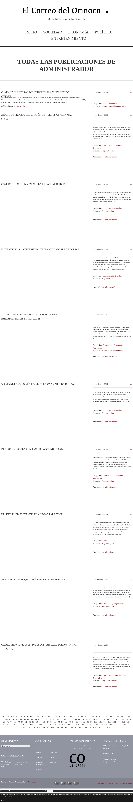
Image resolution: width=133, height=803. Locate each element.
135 (129, 724)
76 (8, 722)
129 (101, 724)
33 (111, 716)
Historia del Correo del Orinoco (84, 749)
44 (21, 719)
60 (79, 719)
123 (73, 724)
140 (43, 727)
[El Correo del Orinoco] (66, 11)
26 (85, 716)
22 (71, 716)
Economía (78, 32)
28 (93, 716)
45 (25, 719)
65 (97, 719)
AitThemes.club (31, 782)
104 (114, 722)
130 (105, 724)
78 (15, 722)
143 (57, 727)
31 (104, 716)
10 (27, 716)
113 (26, 724)
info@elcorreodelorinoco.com (113, 762)
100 (95, 722)
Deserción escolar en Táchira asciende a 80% (32, 449)
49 (39, 719)
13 (38, 716)
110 (13, 724)
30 (100, 716)
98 (88, 722)
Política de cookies (126, 783)
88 (51, 722)
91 (62, 722)
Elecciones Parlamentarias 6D (114, 106)
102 (105, 722)
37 (125, 716)
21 (67, 716)
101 (100, 722)
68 (108, 719)
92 (66, 722)
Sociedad (52, 32)
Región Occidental (109, 681)
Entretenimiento (68, 38)
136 (24, 727)
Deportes (53, 762)
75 (4, 722)
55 (61, 719)
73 (127, 719)
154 (108, 727)
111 (17, 724)
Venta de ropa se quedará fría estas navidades (33, 579)
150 (89, 727)
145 (66, 727)
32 (107, 716)
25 (82, 716)
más (130, 92)
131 (110, 724)
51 (47, 719)
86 (44, 722)
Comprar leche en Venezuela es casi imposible (33, 184)
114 (31, 724)
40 (7, 719)
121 (63, 724)
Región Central (108, 606)
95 (77, 722)
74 (130, 719)
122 (68, 724)
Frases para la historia (81, 746)
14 (42, 716)
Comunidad (108, 345)
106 (123, 722)
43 (17, 719)
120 (58, 724)
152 (99, 727)
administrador (66, 68)
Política (103, 32)
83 (33, 722)
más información (42, 791)
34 (114, 716)
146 (71, 727)
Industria (39, 769)
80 (22, 722)
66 (101, 719)
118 (49, 724)
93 (70, 722)
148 (80, 727)
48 (36, 719)
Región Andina (108, 211)
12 (34, 716)
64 (94, 719)
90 (59, 722)
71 (119, 719)
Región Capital (108, 151)
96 (80, 722)
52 (50, 719)
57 (68, 719)
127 (91, 724)
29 (96, 716)
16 (49, 716)
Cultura (52, 748)
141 (47, 727)
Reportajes (97, 678)
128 (96, 724)
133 (119, 724)
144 (61, 727)
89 (55, 722)
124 (77, 724)
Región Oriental (108, 278)
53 (54, 719)
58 (72, 719)
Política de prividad (112, 783)
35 (118, 716)
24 (78, 716)
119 (54, 724)
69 (112, 719)
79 (19, 722)
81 (26, 722)
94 (73, 722)
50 (43, 719)
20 (64, 716)
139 (38, 727)
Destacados (107, 145)
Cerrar (2, 800)
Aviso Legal (100, 783)
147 (75, 727)
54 (57, 719)
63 (90, 719)
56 (65, 719)
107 (128, 722)
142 (52, 727)
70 (116, 719)
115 (36, 724)
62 (87, 719)
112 (22, 724)
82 (30, 722)
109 (8, 724)
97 (84, 722)
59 (76, 719)
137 (29, 727)
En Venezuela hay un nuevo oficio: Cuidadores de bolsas (40, 249)
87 (48, 722)
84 (37, 722)
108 (4, 724)
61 (83, 719)
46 (28, 719)
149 (85, 727)
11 (31, 716)
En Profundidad (120, 675)
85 (40, 722)
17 (53, 716)
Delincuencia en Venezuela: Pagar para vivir (32, 514)
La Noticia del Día (110, 103)
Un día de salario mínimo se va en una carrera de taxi (38, 383)
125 (82, 724)
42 (14, 719)
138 (33, 727)
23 (74, 716)
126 (87, 724)
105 (119, 722)
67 (105, 719)
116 (40, 724)
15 (45, 716)
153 (103, 727)
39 (3, 719)
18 (56, 716)
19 (60, 716)
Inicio (31, 32)
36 (122, 716)
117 (45, 724)
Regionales (97, 148)
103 (109, 722)
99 (91, 722)
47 (32, 719)
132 (115, 724)
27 (89, 716)
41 (10, 719)
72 (123, 719)
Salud (52, 757)
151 (94, 727)
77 (11, 722)
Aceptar (50, 791)
